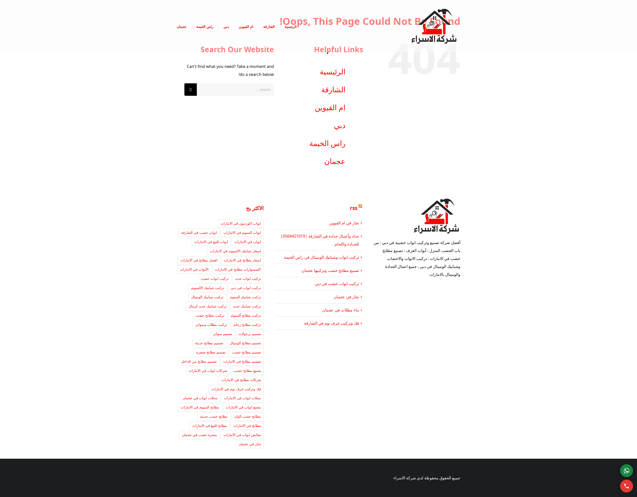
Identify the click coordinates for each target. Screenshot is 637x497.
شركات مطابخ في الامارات (241, 379)
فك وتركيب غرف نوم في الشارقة (331, 323)
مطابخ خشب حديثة (214, 416)
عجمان (334, 161)
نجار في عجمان (346, 296)
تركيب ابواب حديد (248, 278)
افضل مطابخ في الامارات (198, 260)
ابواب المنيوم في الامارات (242, 232)
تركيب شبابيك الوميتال (207, 297)
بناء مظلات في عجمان (340, 310)
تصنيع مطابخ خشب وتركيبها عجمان (330, 270)
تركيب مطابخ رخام (247, 324)
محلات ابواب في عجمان (200, 398)
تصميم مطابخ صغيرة (211, 352)
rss (353, 207)
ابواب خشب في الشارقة (199, 232)
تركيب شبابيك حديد (247, 306)
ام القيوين (330, 107)
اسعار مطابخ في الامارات (242, 260)
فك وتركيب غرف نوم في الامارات (236, 389)
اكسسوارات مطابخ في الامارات (238, 269)
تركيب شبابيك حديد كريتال (208, 306)
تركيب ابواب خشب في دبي (337, 283)
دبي (339, 125)
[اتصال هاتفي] (626, 486)
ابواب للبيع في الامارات (211, 241)
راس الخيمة (327, 143)
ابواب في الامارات (247, 241)
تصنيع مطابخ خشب (247, 370)
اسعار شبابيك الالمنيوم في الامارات (235, 250)
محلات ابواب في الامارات (242, 398)
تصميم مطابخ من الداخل (199, 361)
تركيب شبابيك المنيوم (245, 297)
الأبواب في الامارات (194, 269)
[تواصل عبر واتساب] (626, 470)
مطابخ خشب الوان (247, 416)
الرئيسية (332, 71)
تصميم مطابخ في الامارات (242, 361)
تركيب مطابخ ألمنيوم (246, 315)
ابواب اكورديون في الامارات (240, 223)
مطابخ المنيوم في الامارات (200, 407)
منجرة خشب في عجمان (199, 434)
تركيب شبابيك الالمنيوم (207, 287)
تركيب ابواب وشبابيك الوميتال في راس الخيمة (321, 257)
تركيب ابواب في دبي (246, 287)
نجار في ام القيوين (344, 223)
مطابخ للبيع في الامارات (209, 425)
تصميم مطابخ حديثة (209, 343)
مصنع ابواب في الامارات (243, 407)
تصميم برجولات (250, 333)
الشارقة (333, 89)
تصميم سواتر (222, 333)
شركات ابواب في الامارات (208, 370)
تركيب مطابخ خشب (210, 315)
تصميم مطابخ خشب (246, 352)
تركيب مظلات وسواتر (211, 324)
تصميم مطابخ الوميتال (245, 343)
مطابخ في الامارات (247, 425)
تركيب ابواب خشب (215, 278)
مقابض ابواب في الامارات (242, 434)
